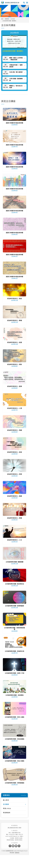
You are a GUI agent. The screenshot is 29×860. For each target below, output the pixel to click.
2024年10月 (14, 606)
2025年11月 (14, 321)
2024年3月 (14, 740)
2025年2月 (14, 519)
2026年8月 (14, 124)
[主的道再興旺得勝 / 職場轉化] (14, 41)
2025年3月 (14, 497)
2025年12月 (14, 299)
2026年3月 (14, 233)
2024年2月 (14, 762)
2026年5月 (14, 189)
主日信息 (12, 19)
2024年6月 (14, 674)
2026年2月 (14, 255)
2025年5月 (14, 453)
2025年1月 (14, 541)
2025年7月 (14, 409)
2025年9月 (14, 365)
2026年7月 (14, 145)
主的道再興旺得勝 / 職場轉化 (9, 20)
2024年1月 (14, 783)
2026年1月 (14, 277)
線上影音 (6, 800)
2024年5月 (14, 696)
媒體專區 (7, 19)
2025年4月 (14, 475)
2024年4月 (14, 718)
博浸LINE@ (7, 808)
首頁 (2, 19)
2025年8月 (14, 387)
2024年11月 (14, 584)
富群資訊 (17, 852)
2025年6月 (14, 431)
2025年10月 (14, 343)
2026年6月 (14, 167)
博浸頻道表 (6, 812)
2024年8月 (14, 629)
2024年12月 (14, 562)
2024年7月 (14, 652)
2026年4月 (14, 211)
